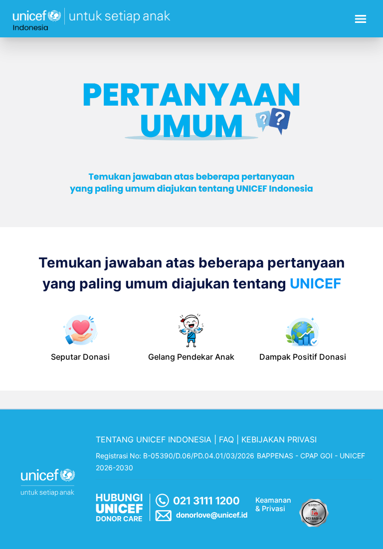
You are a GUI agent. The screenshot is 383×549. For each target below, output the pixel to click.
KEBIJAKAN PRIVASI (279, 439)
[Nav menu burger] (360, 18)
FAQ (226, 439)
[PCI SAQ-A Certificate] (314, 510)
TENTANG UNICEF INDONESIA (153, 439)
